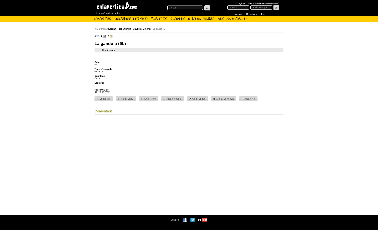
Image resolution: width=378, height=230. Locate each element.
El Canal (147, 29)
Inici (263, 14)
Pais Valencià (124, 29)
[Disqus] (189, 166)
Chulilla (137, 29)
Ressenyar (251, 14)
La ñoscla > (109, 50)
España (112, 29)
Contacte (175, 220)
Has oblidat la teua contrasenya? (263, 3)
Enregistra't (240, 3)
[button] (207, 7)
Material (238, 14)
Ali (95, 92)
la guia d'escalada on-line (108, 13)
